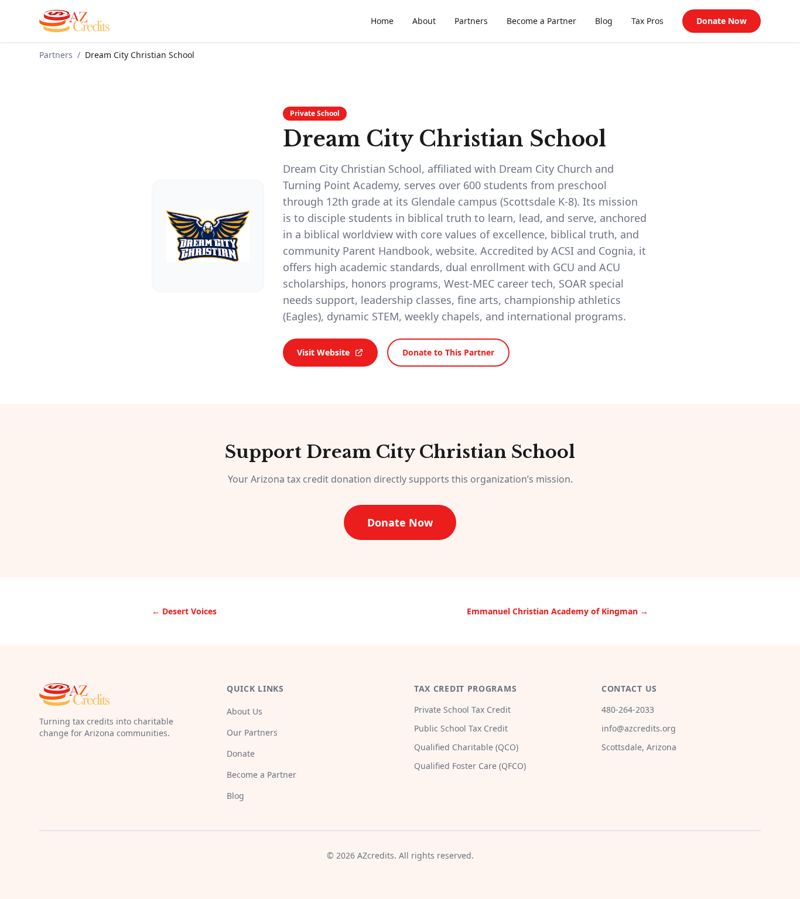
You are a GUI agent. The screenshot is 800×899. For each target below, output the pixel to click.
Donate (241, 753)
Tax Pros (647, 20)
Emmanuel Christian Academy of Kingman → (557, 611)
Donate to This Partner (448, 352)
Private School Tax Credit (462, 709)
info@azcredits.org (638, 728)
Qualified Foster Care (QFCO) (470, 765)
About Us (244, 711)
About (424, 20)
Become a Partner (541, 20)
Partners (471, 20)
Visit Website (323, 352)
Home (382, 20)
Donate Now (721, 20)
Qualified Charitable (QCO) (466, 747)
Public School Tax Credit (461, 728)
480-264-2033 (627, 709)
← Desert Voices (184, 611)
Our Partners (252, 732)
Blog (604, 20)
